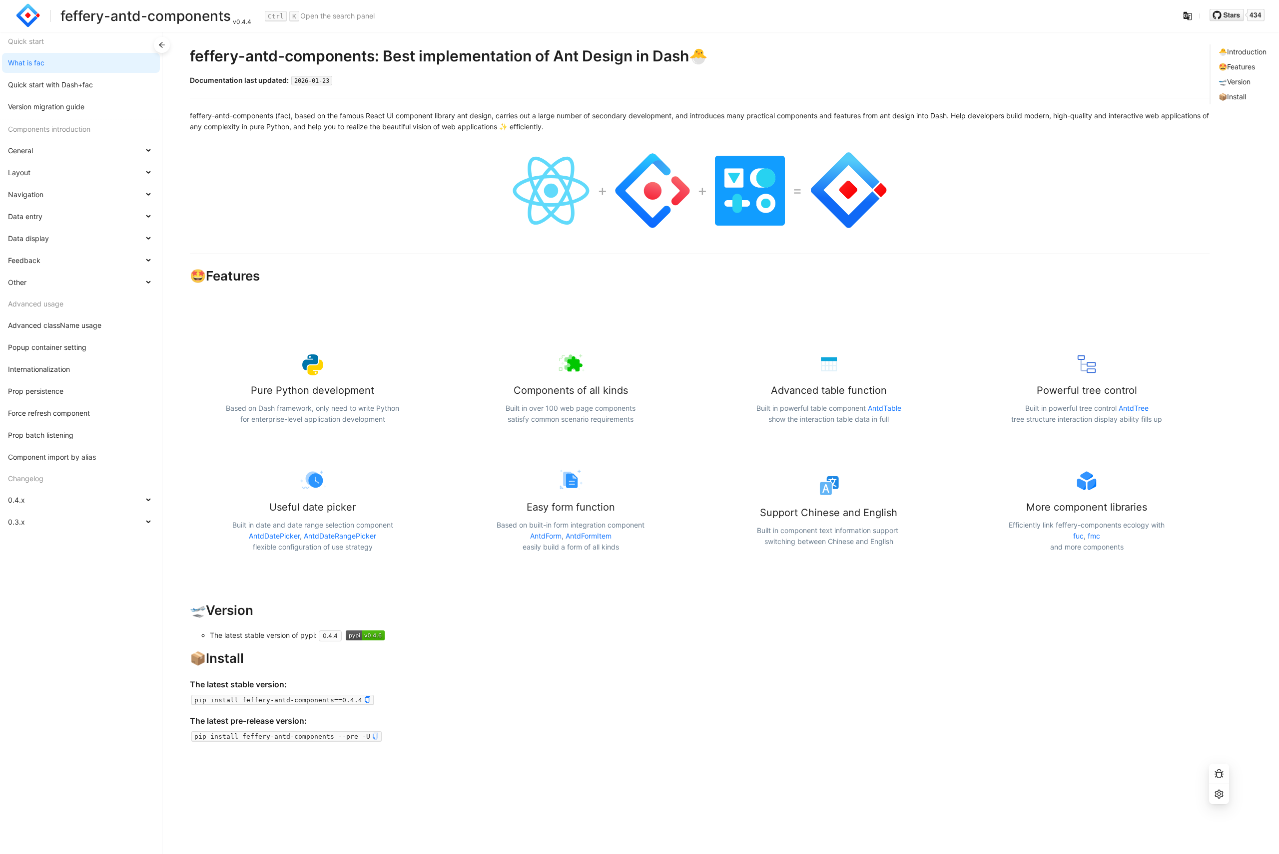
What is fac (26, 62)
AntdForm (546, 536)
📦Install (1232, 96)
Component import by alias (52, 457)
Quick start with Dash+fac (50, 84)
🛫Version (1235, 81)
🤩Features (1237, 66)
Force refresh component (49, 413)
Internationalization (39, 369)
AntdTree (1134, 408)
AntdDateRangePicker (340, 536)
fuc (1078, 536)
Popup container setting (47, 347)
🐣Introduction (1243, 51)
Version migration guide (46, 106)
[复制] (367, 700)
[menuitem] (81, 63)
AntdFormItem (589, 536)
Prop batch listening (40, 435)
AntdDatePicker (274, 536)
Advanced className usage (54, 325)
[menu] (81, 283)
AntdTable (884, 408)
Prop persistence (35, 391)
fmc (1094, 536)
